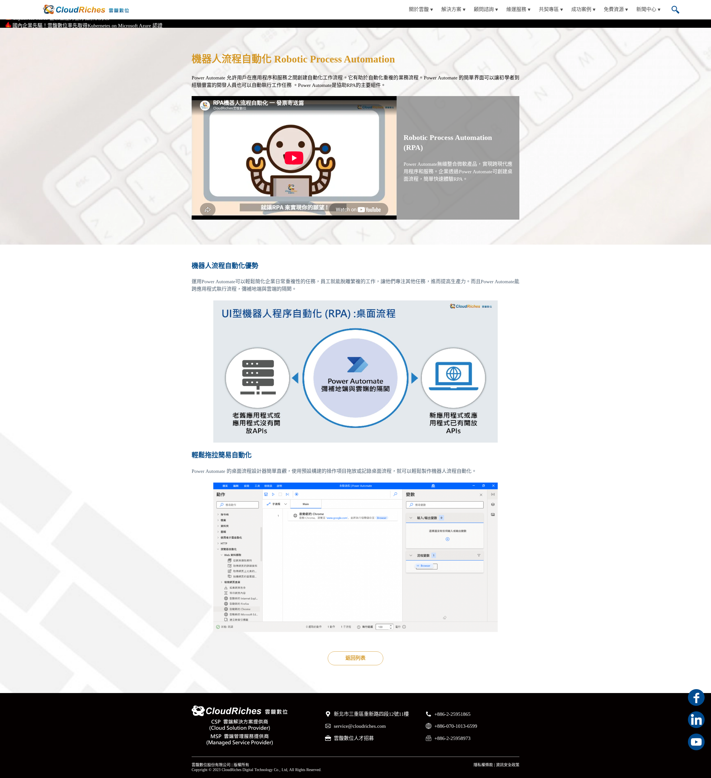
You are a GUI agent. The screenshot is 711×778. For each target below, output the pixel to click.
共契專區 (549, 9)
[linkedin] (696, 719)
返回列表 (355, 658)
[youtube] (696, 742)
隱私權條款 (483, 765)
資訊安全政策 (507, 765)
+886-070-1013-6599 (455, 726)
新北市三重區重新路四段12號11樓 (371, 714)
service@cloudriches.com (360, 726)
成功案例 (581, 9)
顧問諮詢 (484, 9)
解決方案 (451, 9)
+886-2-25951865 (452, 714)
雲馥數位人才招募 (354, 738)
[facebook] (696, 697)
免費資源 (614, 9)
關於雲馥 (419, 9)
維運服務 (516, 9)
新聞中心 (646, 9)
